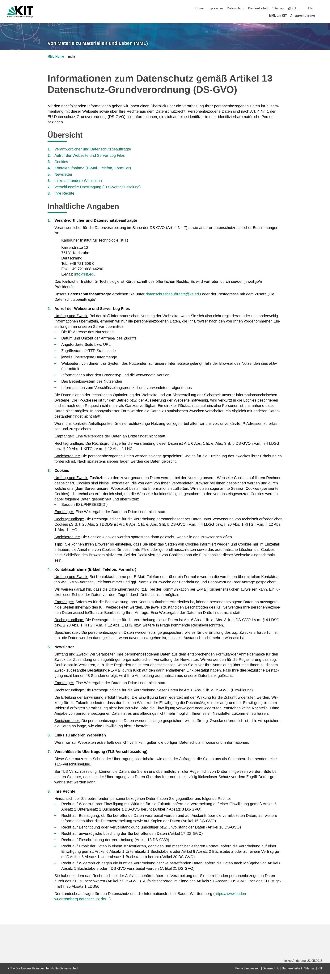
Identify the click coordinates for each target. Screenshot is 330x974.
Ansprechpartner (302, 15)
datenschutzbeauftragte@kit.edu (173, 294)
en (310, 8)
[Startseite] (321, 15)
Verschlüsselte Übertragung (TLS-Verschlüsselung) (97, 187)
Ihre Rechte (64, 193)
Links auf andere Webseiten (78, 181)
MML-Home (56, 56)
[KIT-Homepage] (20, 12)
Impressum (215, 8)
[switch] (321, 8)
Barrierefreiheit (258, 8)
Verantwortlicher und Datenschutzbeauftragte (92, 149)
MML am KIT (278, 15)
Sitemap (278, 8)
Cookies (61, 162)
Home (199, 8)
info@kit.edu (84, 274)
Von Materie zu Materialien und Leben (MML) (98, 43)
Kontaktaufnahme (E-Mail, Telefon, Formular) (92, 168)
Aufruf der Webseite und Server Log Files (89, 155)
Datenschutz (235, 8)
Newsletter (63, 174)
